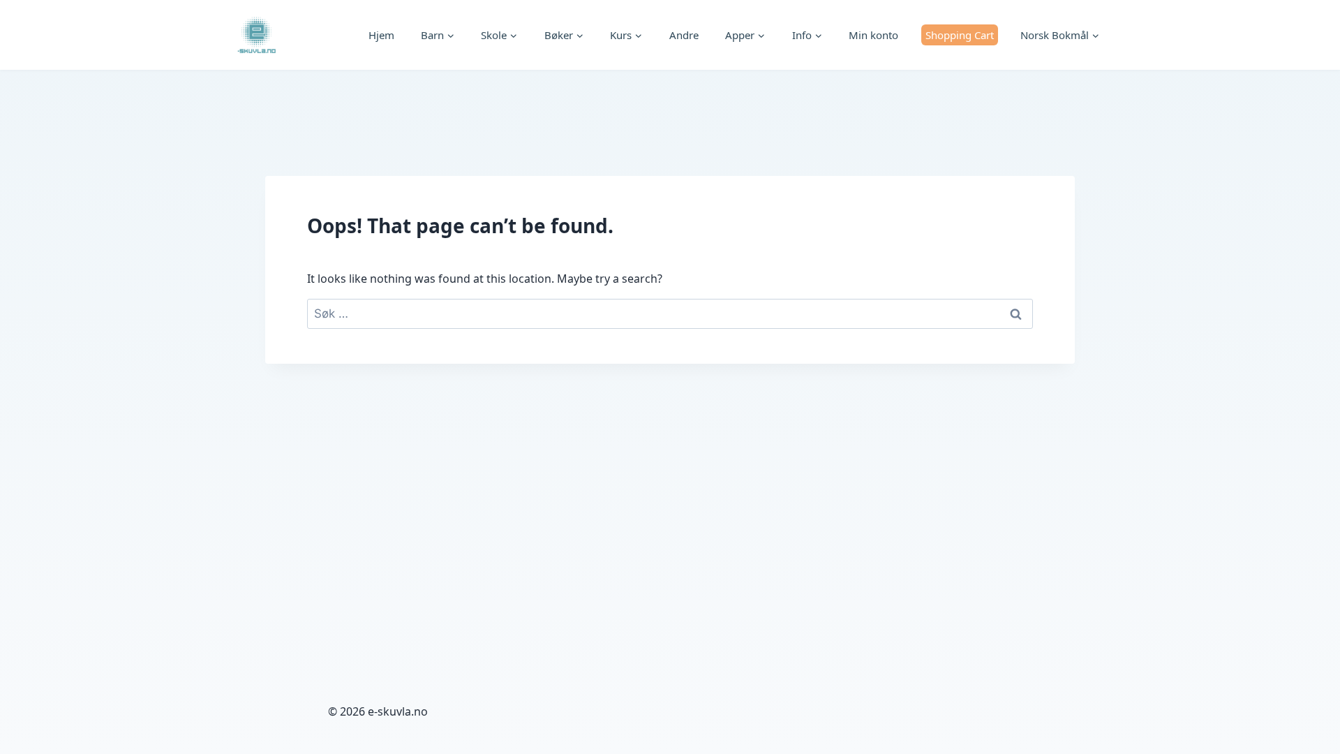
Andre (684, 35)
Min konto (873, 35)
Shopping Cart (959, 35)
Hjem (381, 35)
